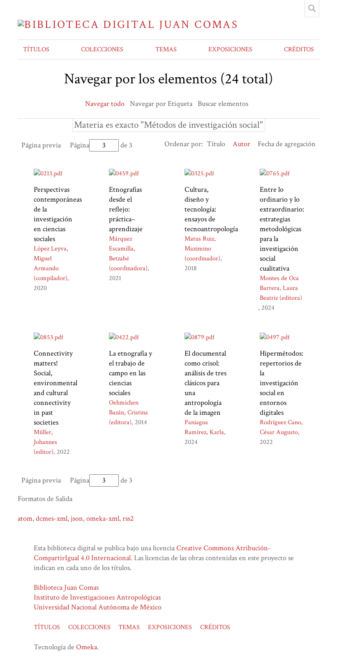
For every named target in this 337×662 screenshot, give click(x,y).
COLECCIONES (102, 49)
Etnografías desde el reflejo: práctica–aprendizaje (126, 209)
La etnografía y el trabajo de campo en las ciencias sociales (130, 373)
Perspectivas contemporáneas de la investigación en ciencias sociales (58, 214)
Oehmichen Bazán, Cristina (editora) (128, 412)
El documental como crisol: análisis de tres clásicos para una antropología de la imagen (205, 383)
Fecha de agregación (287, 144)
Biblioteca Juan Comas (66, 587)
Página (79, 145)
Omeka (86, 647)
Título (216, 144)
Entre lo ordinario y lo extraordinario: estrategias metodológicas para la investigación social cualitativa (282, 229)
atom (25, 518)
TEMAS (166, 49)
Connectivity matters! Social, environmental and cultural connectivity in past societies (55, 388)
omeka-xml (102, 518)
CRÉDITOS (299, 49)
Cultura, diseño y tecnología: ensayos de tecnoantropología (211, 209)
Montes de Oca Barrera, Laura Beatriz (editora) (281, 288)
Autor (241, 144)
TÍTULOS (36, 49)
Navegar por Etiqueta (161, 103)
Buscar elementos (223, 103)
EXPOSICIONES (230, 49)
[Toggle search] (312, 8)
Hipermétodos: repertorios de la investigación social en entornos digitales (281, 383)
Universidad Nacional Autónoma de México (98, 607)
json (77, 518)
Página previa (41, 145)
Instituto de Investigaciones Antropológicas (97, 597)
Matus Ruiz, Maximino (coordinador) (202, 248)
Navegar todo (105, 103)
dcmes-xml (51, 518)
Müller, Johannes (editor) (45, 442)
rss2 (128, 518)
